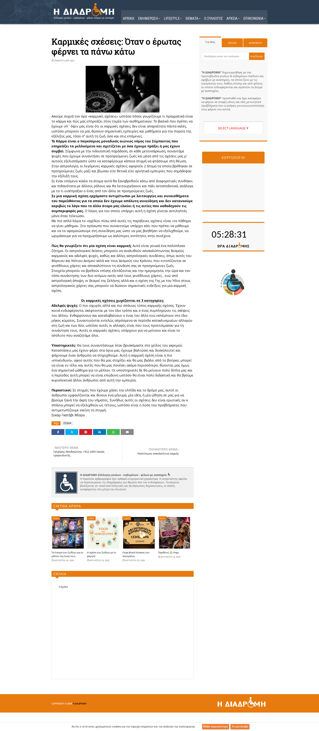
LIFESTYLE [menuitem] (172, 18)
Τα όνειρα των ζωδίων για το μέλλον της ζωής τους (67, 554)
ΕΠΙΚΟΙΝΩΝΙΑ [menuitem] (253, 18)
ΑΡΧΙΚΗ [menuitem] (128, 18)
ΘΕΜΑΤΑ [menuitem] (192, 18)
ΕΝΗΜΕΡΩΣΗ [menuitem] (148, 18)
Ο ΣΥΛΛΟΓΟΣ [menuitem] (213, 18)
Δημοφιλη (255, 42)
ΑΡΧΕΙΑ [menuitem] (232, 18)
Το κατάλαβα (239, 726)
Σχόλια (232, 42)
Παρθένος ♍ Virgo (168, 552)
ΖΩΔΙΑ (67, 423)
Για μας (210, 42)
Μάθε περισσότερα (215, 726)
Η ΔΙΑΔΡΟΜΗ (79, 703)
